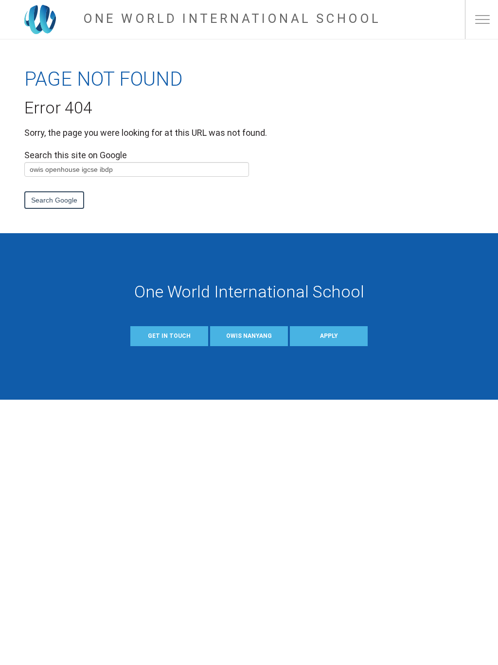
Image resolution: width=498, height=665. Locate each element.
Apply (329, 335)
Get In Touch (169, 335)
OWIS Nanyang (249, 335)
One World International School (232, 18)
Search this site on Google (75, 155)
